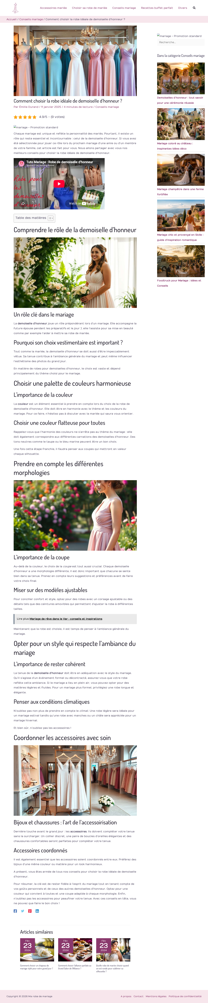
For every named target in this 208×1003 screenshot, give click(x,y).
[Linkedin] (37, 911)
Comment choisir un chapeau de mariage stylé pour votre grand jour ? (36, 967)
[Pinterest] (30, 911)
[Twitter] (22, 911)
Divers (182, 8)
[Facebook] (15, 911)
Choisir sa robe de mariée (89, 8)
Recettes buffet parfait (157, 8)
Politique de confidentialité (185, 996)
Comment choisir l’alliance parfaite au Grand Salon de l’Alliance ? (74, 967)
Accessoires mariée (53, 8)
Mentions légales (156, 996)
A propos (126, 996)
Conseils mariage (124, 8)
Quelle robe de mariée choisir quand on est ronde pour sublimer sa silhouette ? (112, 968)
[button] (194, 8)
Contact (138, 996)
